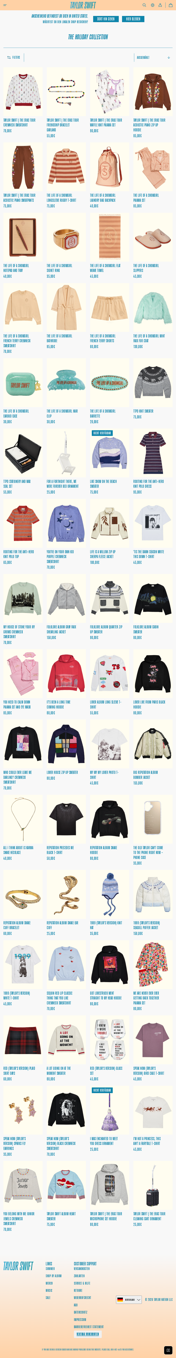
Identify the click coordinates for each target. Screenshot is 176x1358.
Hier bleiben (133, 19)
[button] (5, 5)
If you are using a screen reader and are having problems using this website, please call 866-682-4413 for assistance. (88, 1349)
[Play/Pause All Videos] (168, 1350)
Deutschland (130, 1299)
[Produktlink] (23, 102)
